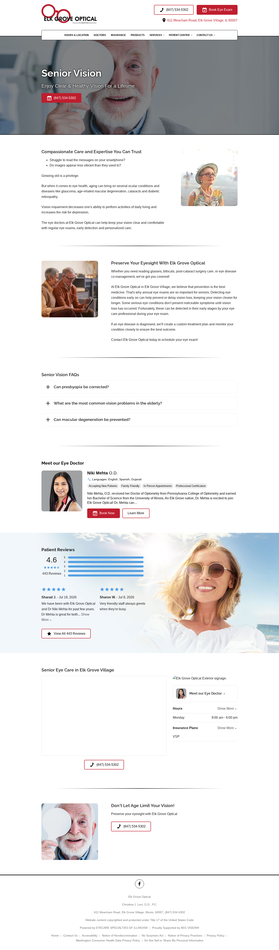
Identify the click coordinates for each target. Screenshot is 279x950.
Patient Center (179, 35)
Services (156, 35)
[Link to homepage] (78, 14)
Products (138, 35)
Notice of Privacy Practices (185, 935)
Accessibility (89, 935)
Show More (225, 708)
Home (55, 935)
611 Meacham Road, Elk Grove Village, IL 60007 (202, 20)
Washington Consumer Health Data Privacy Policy (108, 940)
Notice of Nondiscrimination (119, 935)
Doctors (100, 35)
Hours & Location (76, 35)
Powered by (114, 927)
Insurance (118, 35)
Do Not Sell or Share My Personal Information (173, 940)
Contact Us (205, 35)
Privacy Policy (215, 935)
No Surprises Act (152, 935)
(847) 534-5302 (175, 912)
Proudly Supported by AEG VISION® (175, 927)
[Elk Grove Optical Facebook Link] (139, 883)
